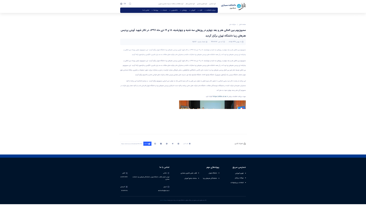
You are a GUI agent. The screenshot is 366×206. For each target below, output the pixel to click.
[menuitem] (210, 10)
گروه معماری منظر (190, 4)
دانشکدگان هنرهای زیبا (210, 178)
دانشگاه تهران (213, 173)
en (125, 3)
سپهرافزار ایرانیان (163, 200)
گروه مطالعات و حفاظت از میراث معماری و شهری (171, 4)
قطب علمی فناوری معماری (189, 173)
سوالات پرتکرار (239, 178)
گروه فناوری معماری (202, 4)
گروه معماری (212, 4)
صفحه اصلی (242, 24)
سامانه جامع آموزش (190, 178)
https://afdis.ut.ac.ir (220, 96)
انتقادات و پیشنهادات (237, 182)
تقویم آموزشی (239, 173)
